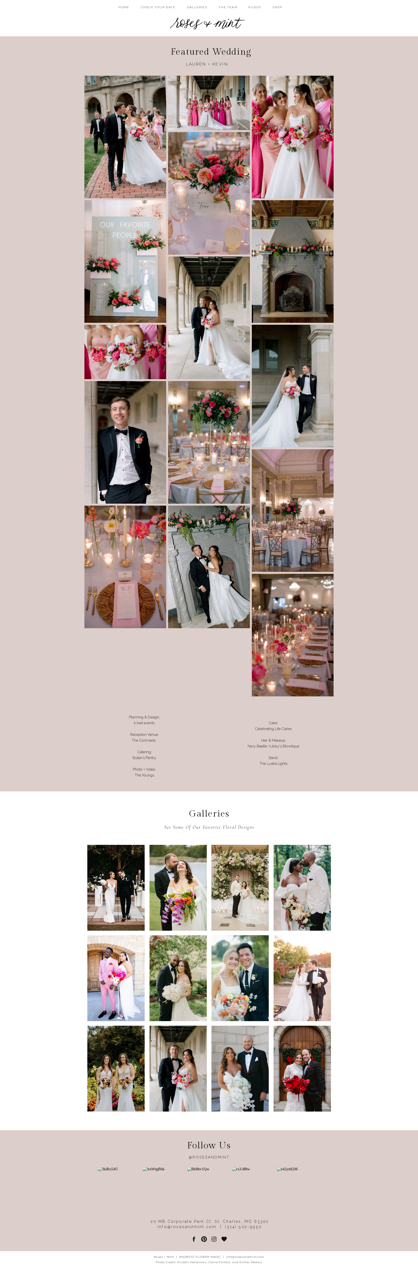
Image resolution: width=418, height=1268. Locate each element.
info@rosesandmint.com (245, 1257)
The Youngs (144, 775)
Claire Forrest (219, 1262)
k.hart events (144, 723)
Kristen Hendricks (191, 1262)
